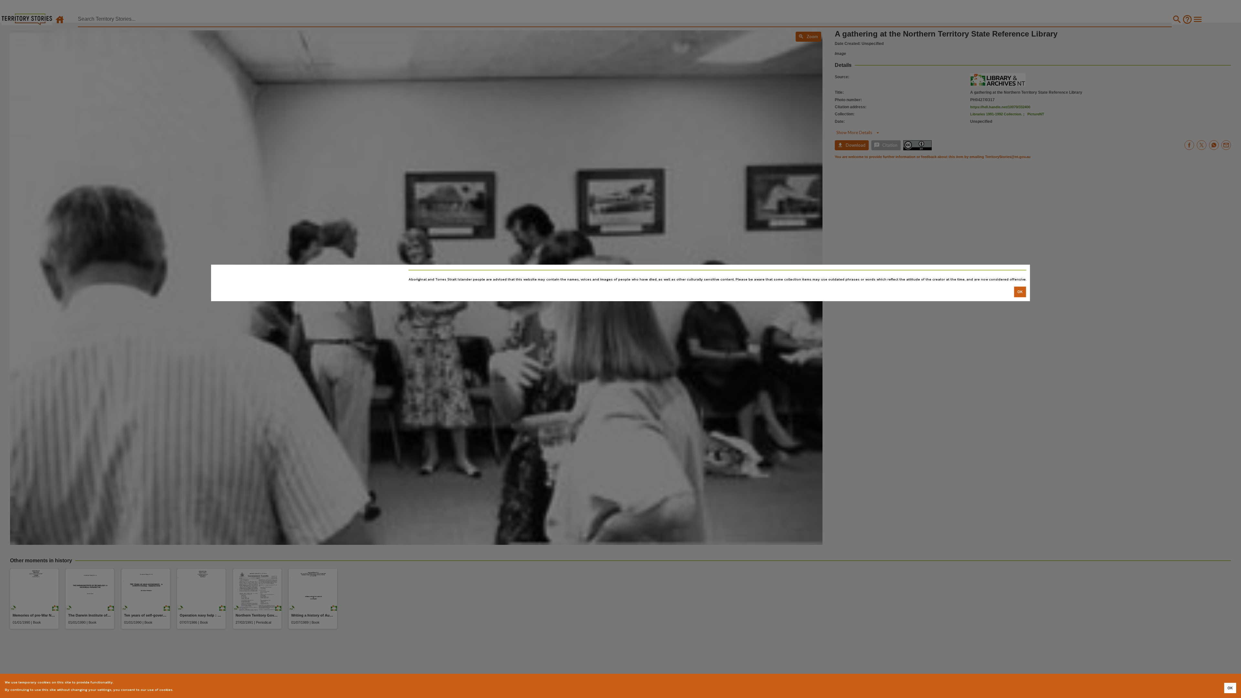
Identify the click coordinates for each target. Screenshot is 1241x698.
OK (1020, 292)
